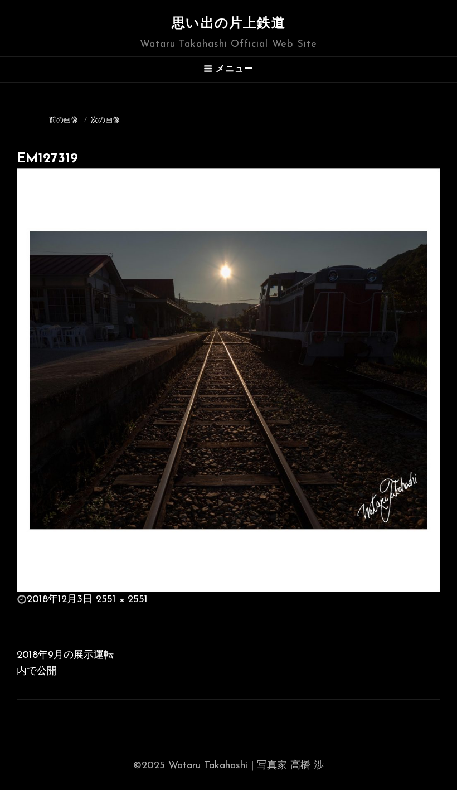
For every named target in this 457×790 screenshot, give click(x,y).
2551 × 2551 (122, 600)
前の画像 (63, 120)
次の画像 (105, 120)
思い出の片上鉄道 (228, 24)
